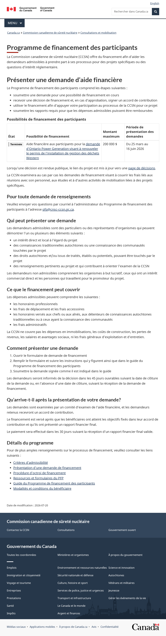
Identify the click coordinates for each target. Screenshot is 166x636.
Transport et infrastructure (74, 598)
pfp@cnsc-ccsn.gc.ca (58, 209)
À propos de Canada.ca (73, 627)
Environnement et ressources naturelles (82, 567)
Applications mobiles (42, 627)
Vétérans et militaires (121, 583)
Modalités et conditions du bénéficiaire (42, 488)
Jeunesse (113, 590)
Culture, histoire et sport (73, 583)
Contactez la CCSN (18, 530)
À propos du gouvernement (125, 555)
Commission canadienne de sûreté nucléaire (50, 32)
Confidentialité (110, 627)
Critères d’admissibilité (30, 462)
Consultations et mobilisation (98, 32)
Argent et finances (69, 613)
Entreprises (14, 590)
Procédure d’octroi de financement (39, 473)
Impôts (11, 613)
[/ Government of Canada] (30, 9)
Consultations (66, 530)
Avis (94, 627)
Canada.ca (13, 32)
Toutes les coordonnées (21, 555)
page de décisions (141, 168)
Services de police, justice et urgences (81, 590)
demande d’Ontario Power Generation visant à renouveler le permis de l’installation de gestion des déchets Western (63, 151)
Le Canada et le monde (71, 606)
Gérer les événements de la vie (127, 598)
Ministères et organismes (73, 555)
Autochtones (116, 575)
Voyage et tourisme (19, 583)
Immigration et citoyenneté (23, 575)
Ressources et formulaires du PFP (38, 478)
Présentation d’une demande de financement (47, 468)
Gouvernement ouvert (122, 530)
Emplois (12, 567)
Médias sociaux (16, 627)
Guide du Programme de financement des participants (54, 483)
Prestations (14, 598)
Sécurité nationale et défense (75, 575)
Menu (16, 23)
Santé (10, 606)
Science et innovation (121, 567)
